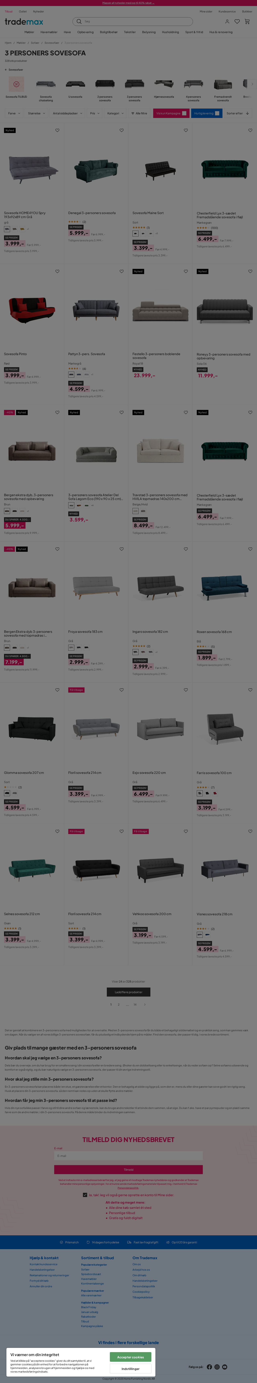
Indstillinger (131, 1369)
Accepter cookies (130, 1357)
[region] (80, 1362)
